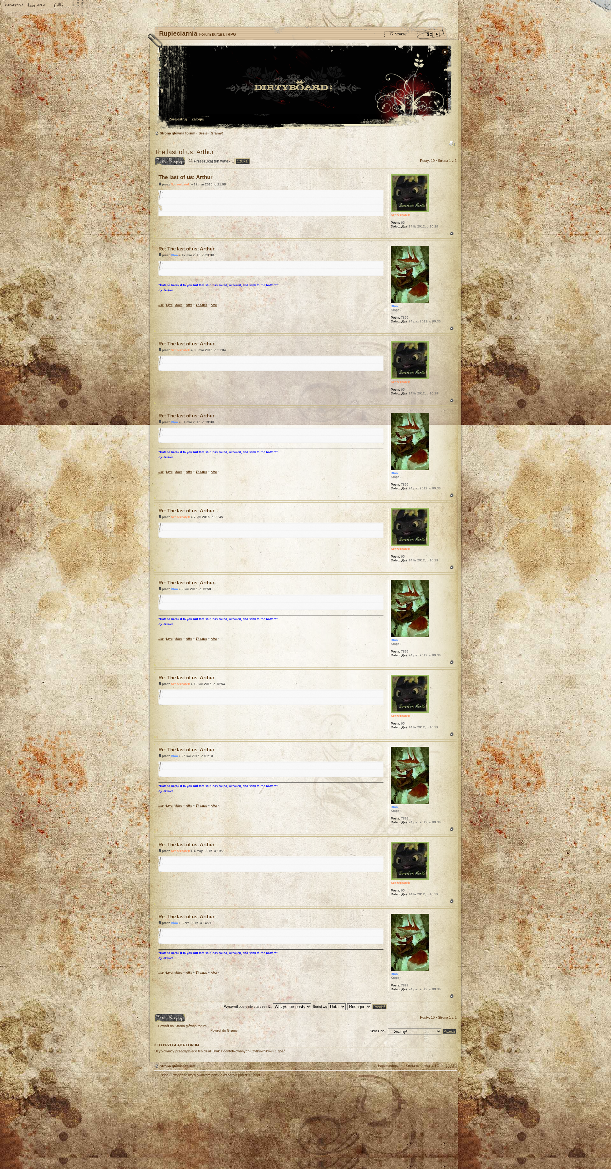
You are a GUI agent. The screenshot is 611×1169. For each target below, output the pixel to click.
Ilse (161, 305)
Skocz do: (377, 1031)
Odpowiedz (163, 159)
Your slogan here (254, 1118)
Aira (214, 305)
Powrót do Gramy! (224, 1030)
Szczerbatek (180, 184)
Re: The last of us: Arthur (186, 248)
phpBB (226, 1117)
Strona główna (14, 5)
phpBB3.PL (261, 1075)
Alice (178, 305)
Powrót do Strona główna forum (182, 1026)
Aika (189, 305)
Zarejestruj (178, 119)
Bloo (174, 255)
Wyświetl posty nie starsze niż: (248, 1006)
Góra (451, 233)
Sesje (203, 133)
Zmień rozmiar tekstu (36, 5)
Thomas (201, 305)
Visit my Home (437, 1136)
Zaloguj (198, 119)
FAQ (59, 5)
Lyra (169, 305)
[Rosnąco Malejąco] (367, 1006)
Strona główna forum (305, 88)
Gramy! (217, 133)
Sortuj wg (320, 1006)
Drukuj (452, 144)
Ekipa (164, 1075)
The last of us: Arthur (184, 151)
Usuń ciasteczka (389, 1066)
